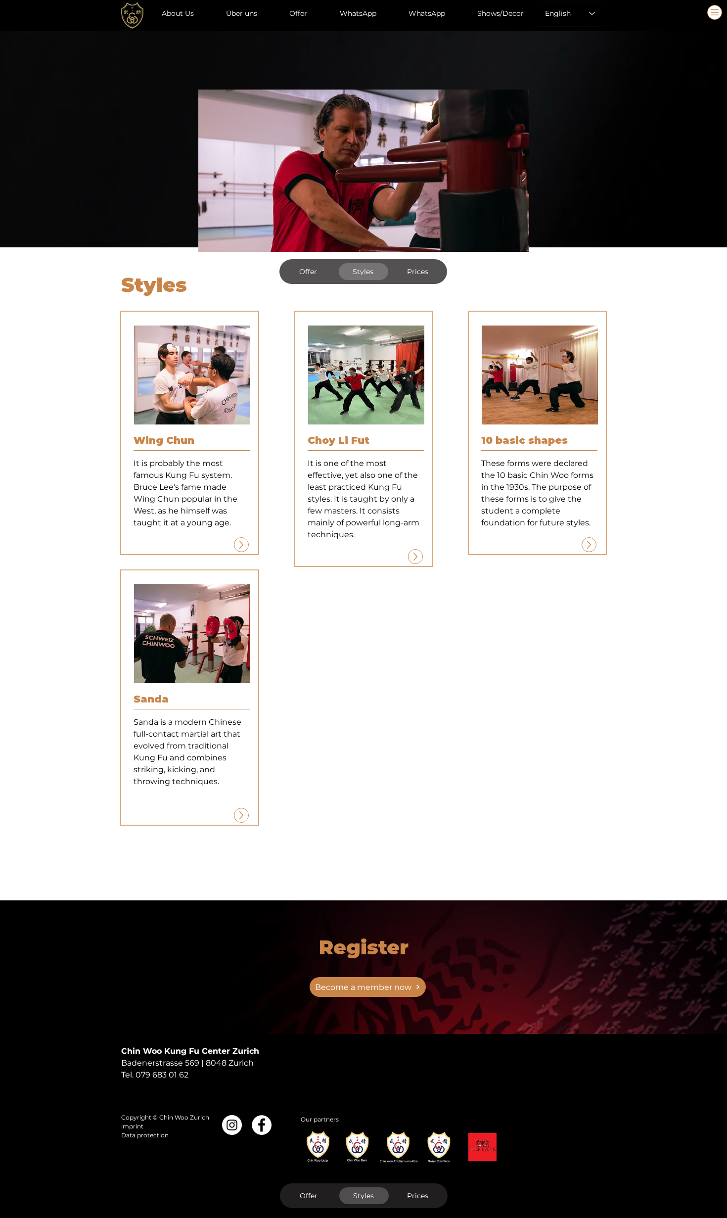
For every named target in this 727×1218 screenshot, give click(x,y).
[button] (192, 375)
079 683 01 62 (162, 1074)
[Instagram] (232, 1125)
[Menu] (714, 12)
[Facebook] (262, 1125)
